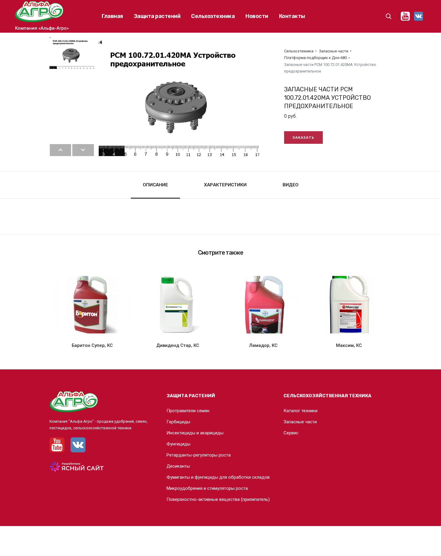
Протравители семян (187, 410)
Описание (155, 185)
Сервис (291, 433)
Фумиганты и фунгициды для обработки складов (218, 477)
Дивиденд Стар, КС (177, 345)
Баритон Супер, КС (92, 345)
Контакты (292, 16)
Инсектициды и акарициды (195, 433)
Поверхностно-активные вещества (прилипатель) (218, 499)
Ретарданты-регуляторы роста (198, 455)
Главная (112, 16)
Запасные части (333, 51)
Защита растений (157, 16)
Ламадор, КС (263, 345)
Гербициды (178, 421)
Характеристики (225, 185)
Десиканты (178, 466)
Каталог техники (300, 410)
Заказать (303, 137)
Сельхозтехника (213, 16)
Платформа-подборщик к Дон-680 (315, 57)
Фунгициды (178, 444)
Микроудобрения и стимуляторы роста (207, 488)
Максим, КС (349, 345)
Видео (290, 185)
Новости (256, 16)
